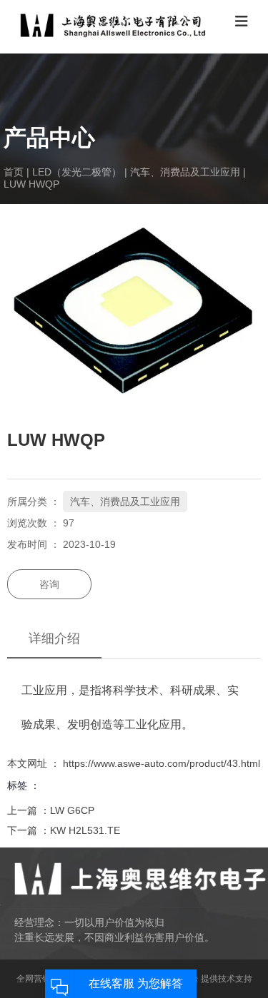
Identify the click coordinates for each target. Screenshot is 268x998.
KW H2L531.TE (85, 830)
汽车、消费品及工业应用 (185, 172)
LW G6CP (72, 810)
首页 (15, 172)
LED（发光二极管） (76, 172)
